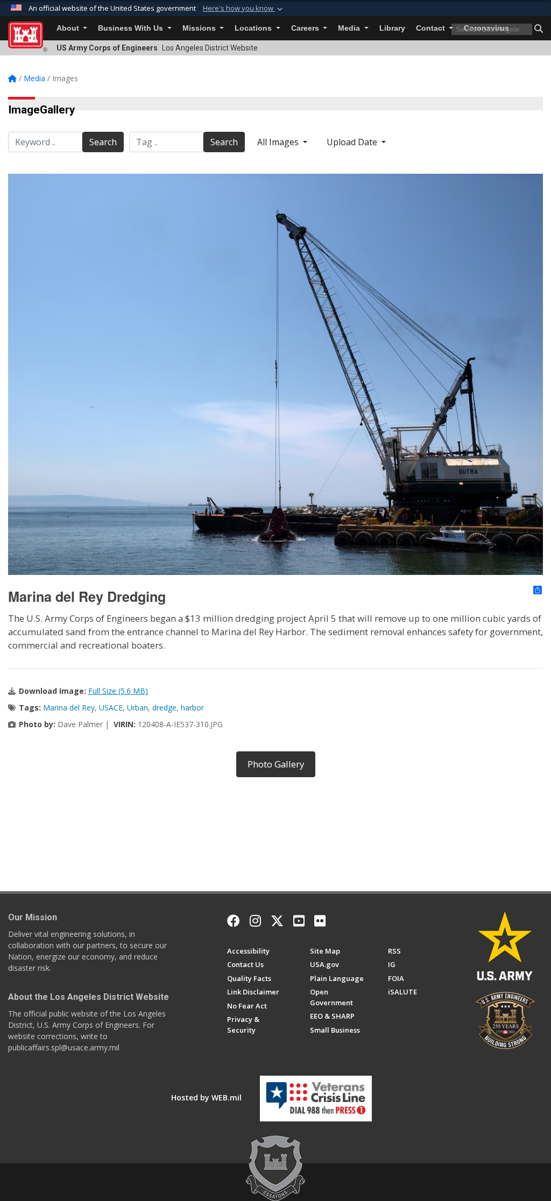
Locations (254, 28)
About (68, 28)
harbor (192, 707)
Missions (200, 28)
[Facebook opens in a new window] (233, 920)
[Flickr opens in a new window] (320, 920)
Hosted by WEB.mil (206, 1097)
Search (103, 142)
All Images (279, 142)
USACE (111, 707)
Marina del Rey (69, 707)
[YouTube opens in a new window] (299, 920)
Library (392, 28)
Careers (306, 28)
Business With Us (131, 28)
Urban (137, 707)
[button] (244, 8)
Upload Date (353, 142)
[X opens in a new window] (277, 920)
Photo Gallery (276, 764)
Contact (431, 28)
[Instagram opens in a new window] (255, 920)
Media (350, 28)
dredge (164, 707)
